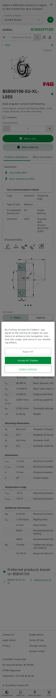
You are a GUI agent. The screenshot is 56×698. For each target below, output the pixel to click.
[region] (28, 349)
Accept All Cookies (28, 360)
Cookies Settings (28, 369)
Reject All (28, 351)
